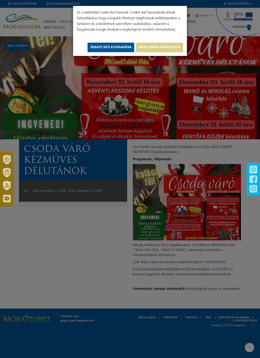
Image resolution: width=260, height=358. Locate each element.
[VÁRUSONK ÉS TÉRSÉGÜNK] (7, 160)
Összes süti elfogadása (110, 47)
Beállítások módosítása (159, 47)
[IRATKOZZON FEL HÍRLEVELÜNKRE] (7, 198)
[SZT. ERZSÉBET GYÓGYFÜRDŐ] (7, 186)
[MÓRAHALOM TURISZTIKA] (7, 173)
